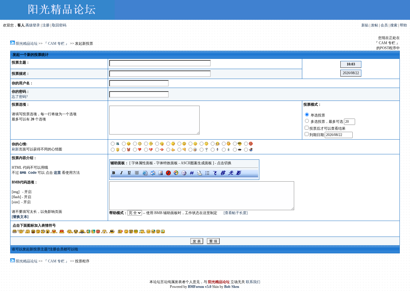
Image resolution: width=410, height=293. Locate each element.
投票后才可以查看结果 (327, 128)
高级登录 (33, 25)
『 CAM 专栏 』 (57, 43)
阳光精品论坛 (27, 43)
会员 (384, 25)
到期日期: (317, 135)
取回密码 (59, 25)
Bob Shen (231, 287)
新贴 (365, 25)
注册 (46, 25)
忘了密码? (20, 97)
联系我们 (253, 282)
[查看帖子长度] (236, 213)
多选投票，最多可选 (327, 121)
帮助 (403, 25)
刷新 (15, 149)
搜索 (393, 25)
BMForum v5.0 (199, 287)
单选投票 (317, 115)
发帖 (374, 25)
